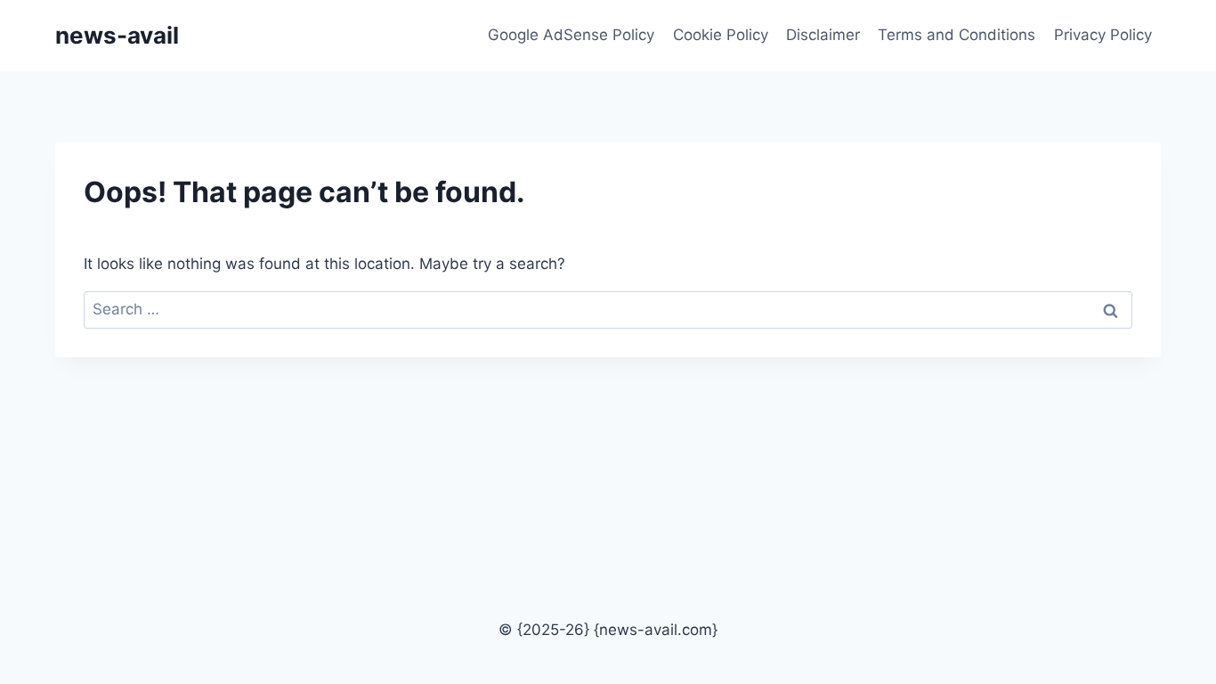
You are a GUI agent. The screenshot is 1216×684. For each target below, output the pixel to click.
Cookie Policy (720, 35)
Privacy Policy (1103, 35)
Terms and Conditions (956, 35)
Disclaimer (823, 35)
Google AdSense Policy (571, 35)
